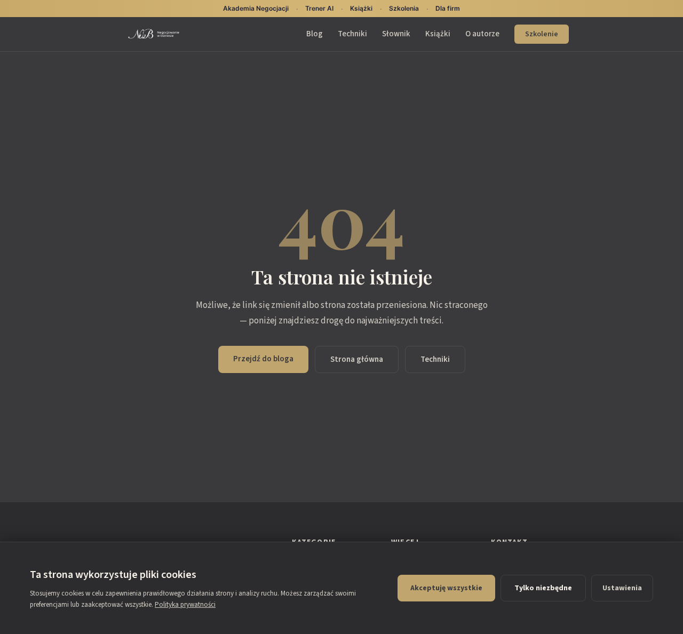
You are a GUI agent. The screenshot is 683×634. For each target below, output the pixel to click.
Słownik (396, 33)
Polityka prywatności (185, 604)
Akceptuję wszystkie (446, 588)
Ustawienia (622, 588)
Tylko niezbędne (543, 588)
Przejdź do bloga (263, 358)
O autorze (482, 33)
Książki (437, 33)
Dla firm (447, 8)
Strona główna (356, 359)
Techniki (352, 33)
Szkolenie (541, 34)
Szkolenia (404, 8)
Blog (314, 33)
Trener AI (319, 8)
